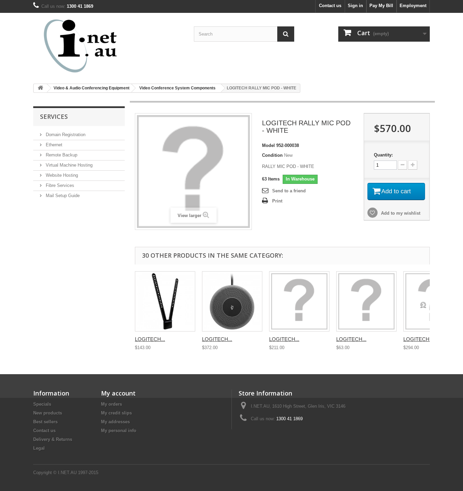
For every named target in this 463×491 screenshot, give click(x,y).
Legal (39, 448)
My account (118, 393)
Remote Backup (60, 154)
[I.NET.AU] (96, 45)
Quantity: (383, 154)
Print (277, 201)
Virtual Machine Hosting (68, 165)
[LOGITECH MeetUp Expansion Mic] (232, 301)
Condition (272, 155)
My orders (111, 404)
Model (268, 145)
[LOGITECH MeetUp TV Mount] (165, 301)
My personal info (118, 430)
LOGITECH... (150, 339)
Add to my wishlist (400, 213)
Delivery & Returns (52, 439)
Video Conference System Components (177, 88)
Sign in (355, 5)
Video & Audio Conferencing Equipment (91, 88)
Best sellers (45, 421)
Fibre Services (59, 185)
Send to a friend (289, 190)
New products (47, 412)
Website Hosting (61, 175)
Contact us (330, 5)
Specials (42, 404)
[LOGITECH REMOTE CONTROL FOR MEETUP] (366, 301)
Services (54, 116)
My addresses (115, 421)
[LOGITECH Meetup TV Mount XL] (299, 301)
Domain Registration (64, 134)
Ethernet (53, 144)
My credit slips (116, 412)
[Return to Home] (40, 88)
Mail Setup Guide (62, 195)
